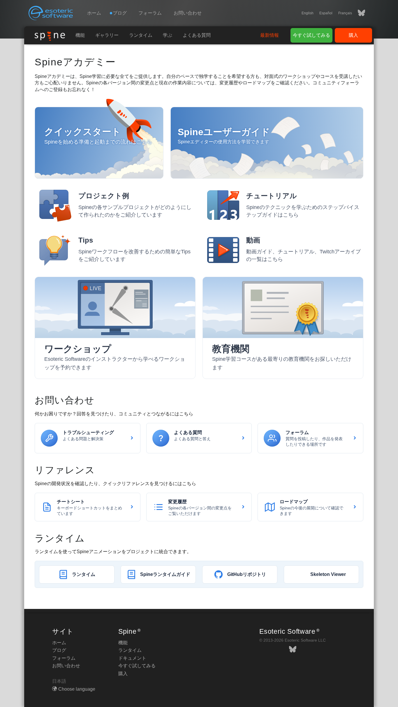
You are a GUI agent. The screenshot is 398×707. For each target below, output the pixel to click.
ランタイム (140, 35)
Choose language (76, 689)
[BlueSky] (358, 13)
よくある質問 (197, 35)
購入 (353, 35)
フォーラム (150, 13)
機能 (80, 35)
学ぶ (167, 35)
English (308, 13)
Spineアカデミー (75, 61)
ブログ (59, 650)
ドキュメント (132, 658)
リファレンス (65, 470)
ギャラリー (107, 35)
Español (325, 13)
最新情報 (269, 35)
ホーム (94, 13)
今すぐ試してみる (311, 35)
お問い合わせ (188, 13)
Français (345, 13)
